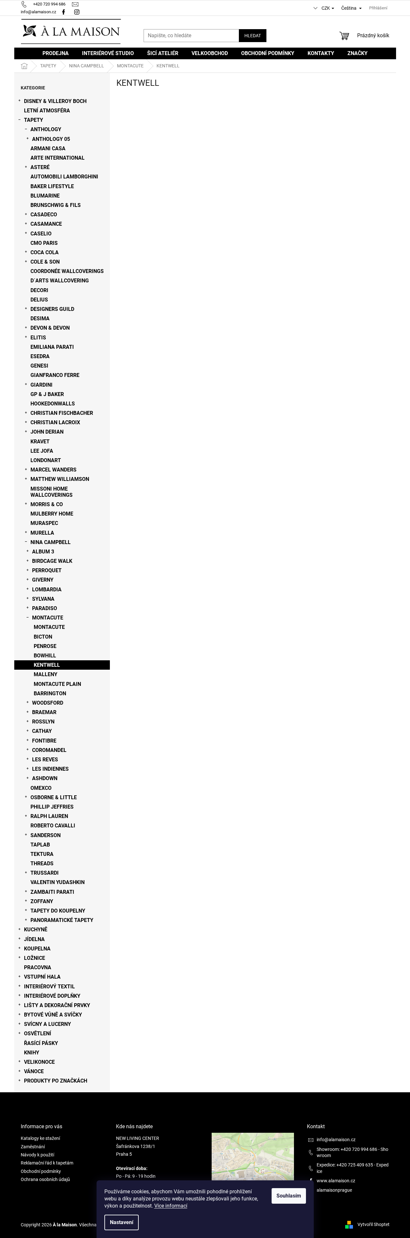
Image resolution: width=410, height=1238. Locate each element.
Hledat (252, 35)
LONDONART (45, 460)
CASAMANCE (46, 224)
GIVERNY (42, 580)
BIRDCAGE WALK (52, 561)
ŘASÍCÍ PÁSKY (41, 1043)
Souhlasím (288, 1196)
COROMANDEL (49, 750)
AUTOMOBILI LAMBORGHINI (64, 177)
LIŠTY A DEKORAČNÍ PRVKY (57, 1005)
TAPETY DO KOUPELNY (57, 911)
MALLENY (45, 674)
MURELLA (42, 533)
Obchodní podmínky (41, 1171)
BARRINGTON (50, 693)
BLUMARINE (45, 196)
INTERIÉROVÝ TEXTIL (49, 986)
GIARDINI (41, 385)
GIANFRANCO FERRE (54, 375)
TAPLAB (40, 845)
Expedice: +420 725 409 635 (345, 1164)
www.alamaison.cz (336, 1180)
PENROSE (45, 646)
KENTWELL (47, 665)
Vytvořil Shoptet (373, 1224)
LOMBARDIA (47, 589)
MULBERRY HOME (51, 514)
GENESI (39, 366)
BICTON (43, 637)
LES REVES (45, 759)
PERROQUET (47, 570)
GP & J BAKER (47, 394)
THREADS (41, 863)
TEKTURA (41, 854)
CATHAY (42, 731)
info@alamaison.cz (336, 1139)
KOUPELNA (37, 949)
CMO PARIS (44, 243)
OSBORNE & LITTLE (53, 797)
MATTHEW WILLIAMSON (59, 479)
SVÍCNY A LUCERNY (47, 1024)
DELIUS (39, 300)
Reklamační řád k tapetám (47, 1162)
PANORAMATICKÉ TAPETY (61, 920)
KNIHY (31, 1053)
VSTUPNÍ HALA (42, 977)
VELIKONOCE (39, 1062)
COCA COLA (44, 252)
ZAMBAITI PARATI (52, 892)
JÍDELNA (34, 939)
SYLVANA (43, 599)
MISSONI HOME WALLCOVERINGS (51, 492)
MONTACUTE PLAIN (57, 684)
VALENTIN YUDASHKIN (57, 882)
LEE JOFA (41, 451)
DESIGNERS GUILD (52, 309)
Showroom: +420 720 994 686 (347, 1149)
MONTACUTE (47, 618)
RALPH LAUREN (49, 816)
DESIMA (40, 318)
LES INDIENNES (50, 769)
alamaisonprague (334, 1190)
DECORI (39, 290)
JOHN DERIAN (47, 432)
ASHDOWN (44, 778)
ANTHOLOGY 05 (51, 139)
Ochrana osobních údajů (45, 1179)
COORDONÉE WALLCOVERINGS (67, 271)
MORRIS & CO (46, 504)
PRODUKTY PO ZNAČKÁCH (55, 1081)
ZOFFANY (41, 901)
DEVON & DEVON (50, 328)
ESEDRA (40, 356)
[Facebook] (63, 11)
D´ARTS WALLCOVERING (59, 281)
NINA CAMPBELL (50, 542)
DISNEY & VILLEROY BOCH (55, 101)
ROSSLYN (43, 722)
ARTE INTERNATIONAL (57, 158)
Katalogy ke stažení (40, 1138)
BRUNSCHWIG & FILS (55, 205)
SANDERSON (45, 835)
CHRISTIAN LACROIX (55, 422)
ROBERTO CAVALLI (52, 826)
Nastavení (121, 1222)
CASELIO (41, 234)
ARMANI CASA (47, 148)
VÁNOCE (34, 1071)
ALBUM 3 (43, 552)
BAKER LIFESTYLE (52, 186)
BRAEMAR (44, 712)
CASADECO (43, 214)
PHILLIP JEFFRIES (52, 807)
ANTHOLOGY (45, 129)
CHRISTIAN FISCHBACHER (61, 413)
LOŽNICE (34, 958)
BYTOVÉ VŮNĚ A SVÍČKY (53, 1015)
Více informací (170, 1206)
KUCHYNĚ (35, 929)
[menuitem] (55, 53)
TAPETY (33, 120)
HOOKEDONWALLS (52, 404)
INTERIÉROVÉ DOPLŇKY (52, 996)
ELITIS (38, 338)
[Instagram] (77, 11)
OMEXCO (41, 788)
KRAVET (40, 441)
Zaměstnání (33, 1146)
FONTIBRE (44, 741)
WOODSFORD (47, 703)
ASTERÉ (40, 167)
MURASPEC (44, 523)
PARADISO (44, 608)
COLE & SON (45, 262)
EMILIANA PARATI (52, 347)
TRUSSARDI (44, 873)
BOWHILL (45, 656)
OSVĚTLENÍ (37, 1033)
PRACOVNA (37, 967)
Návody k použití (37, 1154)
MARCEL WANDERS (53, 470)
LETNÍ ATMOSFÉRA (47, 111)
